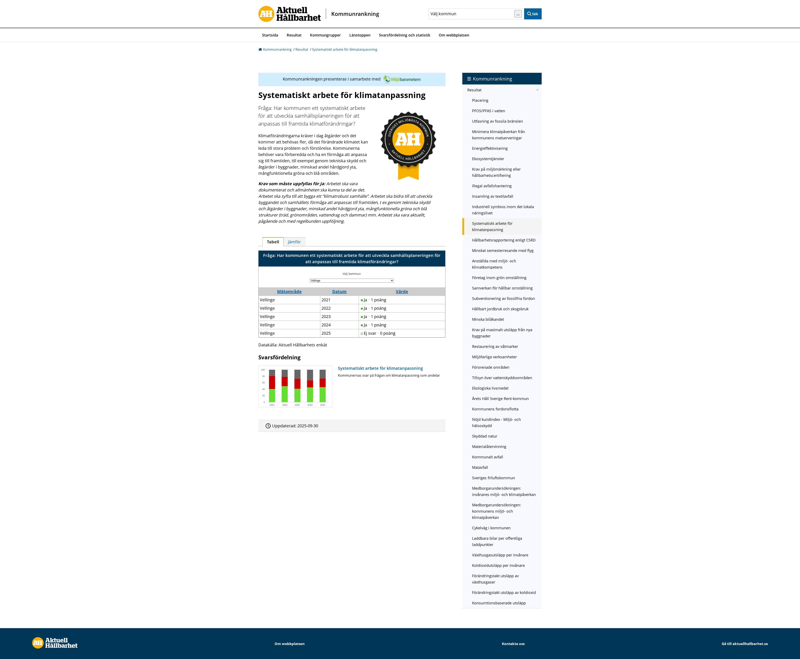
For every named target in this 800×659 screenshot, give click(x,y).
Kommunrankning (277, 49)
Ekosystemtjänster (488, 158)
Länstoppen (359, 35)
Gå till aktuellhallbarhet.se (745, 643)
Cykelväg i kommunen (491, 527)
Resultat (294, 35)
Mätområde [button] (289, 291)
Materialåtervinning (489, 446)
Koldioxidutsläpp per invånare (498, 565)
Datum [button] (339, 291)
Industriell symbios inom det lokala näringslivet (503, 209)
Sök (535, 14)
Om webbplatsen (454, 35)
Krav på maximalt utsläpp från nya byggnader (502, 332)
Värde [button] (402, 291)
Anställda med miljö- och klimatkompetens (494, 264)
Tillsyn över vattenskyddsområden (502, 377)
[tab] (273, 241)
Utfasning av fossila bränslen (497, 121)
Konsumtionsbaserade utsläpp (499, 602)
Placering (480, 100)
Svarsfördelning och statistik (404, 35)
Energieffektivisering (490, 148)
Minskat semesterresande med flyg (503, 250)
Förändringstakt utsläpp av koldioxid (504, 592)
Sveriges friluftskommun (493, 477)
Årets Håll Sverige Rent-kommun (500, 398)
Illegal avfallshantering (492, 185)
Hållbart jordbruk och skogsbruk (500, 308)
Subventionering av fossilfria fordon (503, 298)
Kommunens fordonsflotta (495, 408)
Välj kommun (352, 274)
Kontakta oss (513, 643)
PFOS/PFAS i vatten (488, 110)
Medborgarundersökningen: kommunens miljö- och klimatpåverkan (496, 511)
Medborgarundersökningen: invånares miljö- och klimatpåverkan (504, 491)
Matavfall (480, 467)
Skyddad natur (484, 436)
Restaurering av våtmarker (495, 346)
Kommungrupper (325, 35)
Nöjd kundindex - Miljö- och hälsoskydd (496, 422)
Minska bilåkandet (488, 319)
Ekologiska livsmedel (490, 388)
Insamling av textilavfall (492, 196)
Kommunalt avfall (487, 456)
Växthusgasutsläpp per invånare (500, 554)
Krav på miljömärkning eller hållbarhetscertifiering (496, 172)
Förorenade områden (490, 367)
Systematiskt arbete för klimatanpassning (344, 49)
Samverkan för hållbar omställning (502, 288)
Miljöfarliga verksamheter (494, 356)
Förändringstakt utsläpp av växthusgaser (495, 579)
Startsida (270, 35)
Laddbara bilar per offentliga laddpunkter (497, 541)
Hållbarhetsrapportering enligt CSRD (504, 240)
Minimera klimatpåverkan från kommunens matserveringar (498, 134)
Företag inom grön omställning (499, 277)
